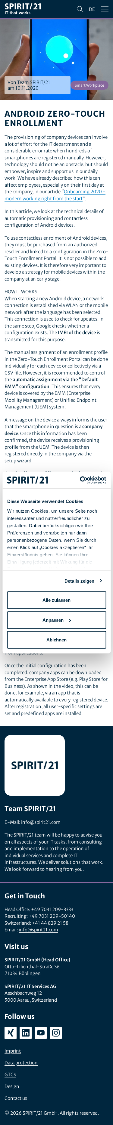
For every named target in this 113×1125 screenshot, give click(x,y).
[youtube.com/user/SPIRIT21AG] (41, 1033)
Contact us (16, 1098)
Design (12, 1086)
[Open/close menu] (104, 9)
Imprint (13, 1051)
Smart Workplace (89, 85)
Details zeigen (79, 580)
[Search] (80, 9)
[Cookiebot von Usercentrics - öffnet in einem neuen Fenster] (80, 480)
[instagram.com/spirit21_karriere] (56, 1033)
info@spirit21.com (41, 822)
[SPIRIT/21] (23, 9)
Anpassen (53, 619)
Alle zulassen (56, 600)
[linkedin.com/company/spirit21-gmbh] (26, 1033)
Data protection (21, 1063)
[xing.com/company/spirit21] (11, 1033)
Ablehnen (56, 639)
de (92, 9)
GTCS (10, 1074)
